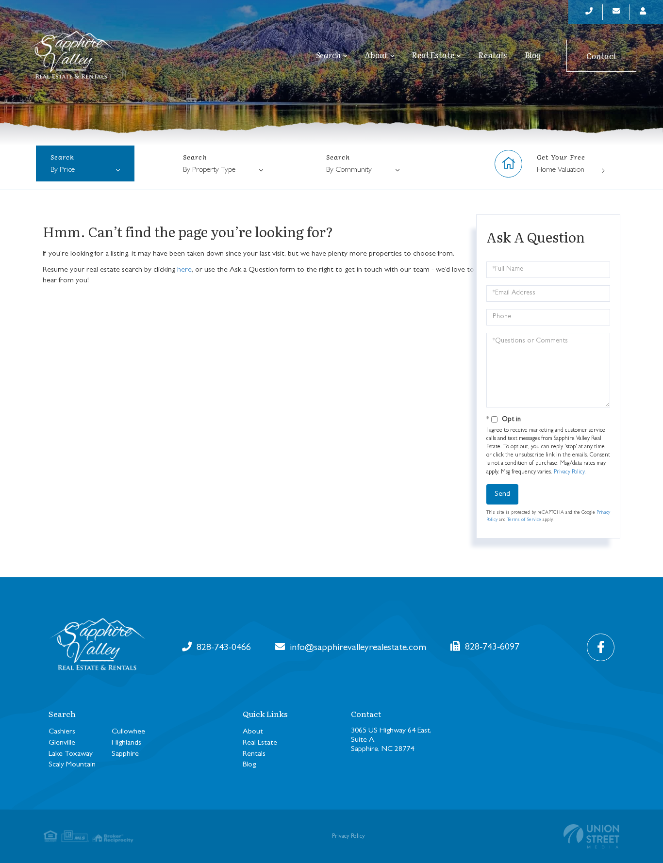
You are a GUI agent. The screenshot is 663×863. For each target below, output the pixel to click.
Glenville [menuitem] (62, 743)
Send (502, 494)
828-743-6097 (491, 647)
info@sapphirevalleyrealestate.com (356, 648)
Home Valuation (560, 170)
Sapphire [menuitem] (125, 754)
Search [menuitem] (328, 55)
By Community (349, 170)
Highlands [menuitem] (126, 743)
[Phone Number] (589, 12)
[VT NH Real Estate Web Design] (591, 836)
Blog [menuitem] (533, 55)
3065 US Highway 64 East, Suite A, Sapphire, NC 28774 (391, 740)
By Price (62, 170)
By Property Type (209, 170)
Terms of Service (524, 520)
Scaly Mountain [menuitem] (72, 765)
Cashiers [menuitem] (62, 732)
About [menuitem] (376, 55)
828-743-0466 (222, 648)
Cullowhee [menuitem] (128, 732)
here (184, 270)
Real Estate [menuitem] (433, 55)
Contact (601, 55)
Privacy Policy (569, 472)
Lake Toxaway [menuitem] (71, 754)
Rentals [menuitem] (492, 55)
